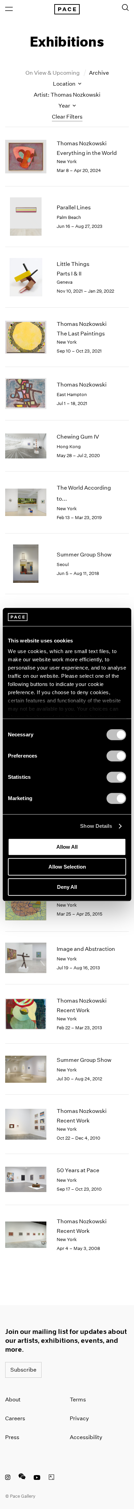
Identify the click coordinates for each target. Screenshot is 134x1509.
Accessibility (86, 1437)
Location (65, 84)
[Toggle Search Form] (125, 7)
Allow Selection (67, 867)
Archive (99, 73)
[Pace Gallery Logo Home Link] (67, 9)
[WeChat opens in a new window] (22, 1478)
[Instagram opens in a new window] (7, 1478)
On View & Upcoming (53, 73)
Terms (78, 1399)
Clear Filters (67, 116)
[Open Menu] (9, 9)
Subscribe (23, 1369)
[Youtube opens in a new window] (37, 1478)
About (13, 1399)
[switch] (116, 755)
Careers (15, 1418)
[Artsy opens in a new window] (51, 1478)
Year (64, 105)
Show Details (96, 826)
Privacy (79, 1418)
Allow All (67, 847)
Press (12, 1437)
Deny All (67, 887)
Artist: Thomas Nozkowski (67, 94)
